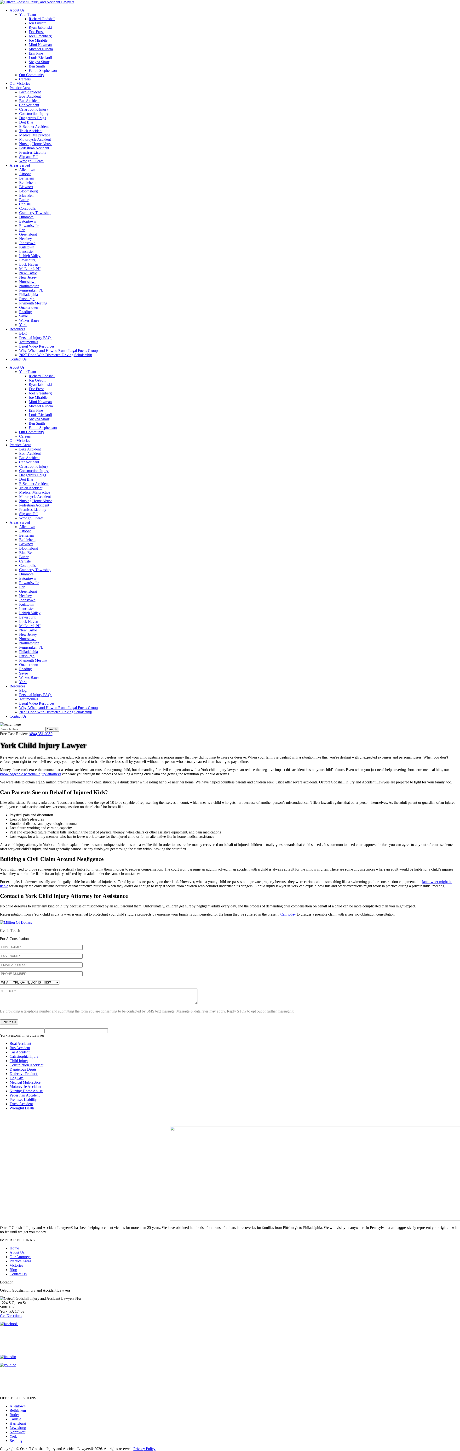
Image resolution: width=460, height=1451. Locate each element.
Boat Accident (30, 96)
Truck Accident (30, 131)
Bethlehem (27, 182)
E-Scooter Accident (34, 126)
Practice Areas (20, 88)
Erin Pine (36, 53)
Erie (22, 230)
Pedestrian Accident (34, 148)
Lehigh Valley (29, 256)
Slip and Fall (28, 157)
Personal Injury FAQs (35, 338)
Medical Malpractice (34, 135)
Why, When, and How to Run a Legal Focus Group (58, 351)
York (23, 325)
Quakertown (28, 307)
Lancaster (26, 251)
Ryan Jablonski (40, 27)
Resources (17, 329)
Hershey (25, 238)
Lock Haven (28, 264)
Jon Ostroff (37, 23)
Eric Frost (36, 32)
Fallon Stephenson (43, 70)
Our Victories (20, 83)
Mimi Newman (40, 45)
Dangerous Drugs (32, 118)
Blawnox (26, 187)
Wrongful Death (31, 161)
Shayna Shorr (39, 62)
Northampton (29, 286)
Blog (23, 333)
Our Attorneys (20, 1257)
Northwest (17, 1432)
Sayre (23, 316)
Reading (25, 312)
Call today (288, 914)
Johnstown (27, 243)
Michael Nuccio (41, 49)
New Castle (28, 273)
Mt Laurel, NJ (29, 269)
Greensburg (28, 234)
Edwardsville (29, 226)
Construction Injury (34, 114)
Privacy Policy (144, 1449)
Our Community (31, 75)
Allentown (27, 170)
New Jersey (28, 277)
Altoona (25, 174)
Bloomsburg (28, 191)
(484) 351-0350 (40, 734)
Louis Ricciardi (40, 58)
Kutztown (26, 247)
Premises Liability (32, 152)
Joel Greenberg (40, 36)
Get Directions (11, 1316)
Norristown (27, 282)
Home (14, 1248)
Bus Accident (29, 101)
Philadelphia (28, 294)
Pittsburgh (26, 299)
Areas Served (20, 165)
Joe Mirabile (38, 40)
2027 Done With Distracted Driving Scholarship (55, 355)
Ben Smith (37, 66)
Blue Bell (26, 195)
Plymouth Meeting (33, 303)
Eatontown (27, 221)
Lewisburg (27, 260)
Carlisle (25, 204)
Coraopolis (27, 208)
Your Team (27, 14)
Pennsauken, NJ (31, 290)
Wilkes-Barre (29, 320)
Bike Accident (30, 92)
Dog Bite (26, 122)
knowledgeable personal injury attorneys (30, 774)
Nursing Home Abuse (35, 144)
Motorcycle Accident (35, 139)
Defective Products (24, 1074)
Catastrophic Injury (33, 109)
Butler (24, 200)
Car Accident (29, 105)
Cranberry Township (35, 213)
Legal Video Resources (36, 346)
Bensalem (26, 178)
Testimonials (28, 342)
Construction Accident (26, 1065)
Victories (16, 1265)
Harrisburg (18, 1423)
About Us (17, 10)
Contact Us (18, 359)
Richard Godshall (42, 19)
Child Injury (19, 1061)
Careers (25, 79)
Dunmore (26, 217)
